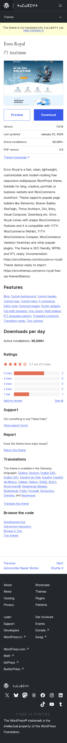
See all (59, 400)
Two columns (35, 320)
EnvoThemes (18, 52)
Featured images (29, 306)
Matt (9, 656)
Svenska (9, 495)
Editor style (11, 306)
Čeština (22, 472)
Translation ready (14, 320)
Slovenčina (47, 490)
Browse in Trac (13, 530)
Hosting (9, 598)
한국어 (52, 481)
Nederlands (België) (34, 486)
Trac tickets (11, 535)
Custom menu (29, 301)
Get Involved (44, 617)
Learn (7, 617)
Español (47, 477)
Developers (11, 630)
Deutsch (34, 472)
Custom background (23, 296)
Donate (42, 630)
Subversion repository (17, 526)
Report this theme (15, 450)
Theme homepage (15, 157)
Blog (6, 296)
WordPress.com (16, 649)
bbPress (11, 662)
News (8, 591)
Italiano (33, 481)
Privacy (9, 605)
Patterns (41, 605)
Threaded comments (46, 315)
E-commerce (47, 301)
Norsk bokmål (12, 486)
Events (40, 624)
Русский (33, 490)
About (8, 585)
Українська (28, 495)
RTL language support (17, 315)
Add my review (13, 400)
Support (9, 624)
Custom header (46, 296)
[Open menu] (61, 5)
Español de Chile (30, 477)
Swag (41, 637)
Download (48, 115)
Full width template (15, 311)
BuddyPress (14, 669)
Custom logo (11, 301)
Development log (14, 521)
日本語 (43, 481)
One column (35, 311)
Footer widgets (50, 306)
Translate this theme (16, 503)
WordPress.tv (15, 637)
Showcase (42, 585)
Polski (23, 490)
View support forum (16, 425)
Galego (23, 481)
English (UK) (48, 472)
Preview (17, 115)
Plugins (40, 598)
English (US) (11, 477)
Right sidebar (53, 311)
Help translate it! (33, 30)
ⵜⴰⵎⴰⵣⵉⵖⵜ (20, 686)
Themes (9, 17)
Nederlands (11, 490)
